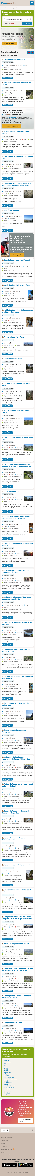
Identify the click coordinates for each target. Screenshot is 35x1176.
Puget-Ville (6, 1084)
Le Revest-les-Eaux (9, 1077)
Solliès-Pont (7, 1089)
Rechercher (27, 23)
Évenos (5, 1065)
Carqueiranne (7, 1062)
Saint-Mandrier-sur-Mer (10, 1086)
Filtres (10, 23)
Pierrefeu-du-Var (8, 1082)
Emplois (3, 1143)
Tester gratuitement (13, 126)
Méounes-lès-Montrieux (10, 1079)
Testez (9, 43)
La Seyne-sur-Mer (8, 1074)
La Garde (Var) (7, 1072)
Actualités (4, 1146)
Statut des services (12, 1172)
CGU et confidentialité (7, 1137)
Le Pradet (6, 1075)
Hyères (5, 1067)
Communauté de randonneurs (9, 1155)
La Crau (6, 1068)
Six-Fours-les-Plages (9, 1087)
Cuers (5, 1063)
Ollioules (6, 1080)
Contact (3, 1152)
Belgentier (6, 1060)
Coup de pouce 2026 (6, 1149)
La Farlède (6, 1070)
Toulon (5, 1094)
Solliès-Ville (7, 1093)
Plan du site (4, 1140)
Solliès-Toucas (7, 1091)
